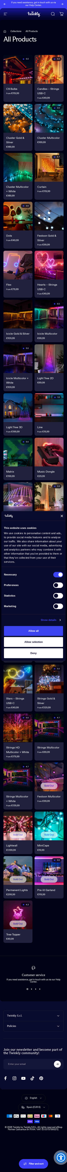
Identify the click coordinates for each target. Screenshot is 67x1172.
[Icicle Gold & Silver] (17, 314)
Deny (33, 653)
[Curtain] (49, 167)
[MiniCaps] (49, 826)
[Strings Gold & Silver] (49, 679)
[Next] (62, 4)
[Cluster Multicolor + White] (17, 167)
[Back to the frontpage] (4, 31)
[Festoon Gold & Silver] (49, 216)
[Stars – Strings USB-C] (17, 679)
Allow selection (33, 641)
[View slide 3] (36, 989)
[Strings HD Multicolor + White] (17, 728)
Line (40, 427)
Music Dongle (46, 472)
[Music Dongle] (49, 452)
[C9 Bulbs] (17, 69)
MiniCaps (43, 845)
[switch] (58, 585)
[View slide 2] (31, 989)
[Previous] (5, 4)
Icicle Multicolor (47, 334)
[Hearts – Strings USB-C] (49, 265)
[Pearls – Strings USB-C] (49, 496)
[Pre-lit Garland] (49, 870)
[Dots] (17, 216)
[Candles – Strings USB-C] (49, 69)
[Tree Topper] (17, 915)
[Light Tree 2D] (49, 358)
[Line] (49, 407)
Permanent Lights (17, 890)
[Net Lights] (17, 496)
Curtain (41, 187)
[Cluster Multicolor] (49, 118)
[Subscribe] (57, 1064)
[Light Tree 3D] (17, 407)
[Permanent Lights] (17, 870)
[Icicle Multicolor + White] (17, 358)
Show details (48, 619)
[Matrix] (17, 452)
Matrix (10, 472)
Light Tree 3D (14, 427)
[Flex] (17, 265)
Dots (9, 236)
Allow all (33, 630)
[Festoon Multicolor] (49, 777)
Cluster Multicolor (48, 138)
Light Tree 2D (45, 378)
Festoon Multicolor (49, 796)
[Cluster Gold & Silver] (17, 118)
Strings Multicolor (48, 747)
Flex (8, 285)
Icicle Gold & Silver (18, 334)
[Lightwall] (17, 826)
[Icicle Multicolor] (49, 314)
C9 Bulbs (11, 89)
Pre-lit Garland (46, 890)
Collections (15, 31)
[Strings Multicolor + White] (17, 777)
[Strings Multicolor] (49, 728)
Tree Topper (13, 934)
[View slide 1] (27, 989)
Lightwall (11, 845)
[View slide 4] (40, 989)
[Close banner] (62, 516)
